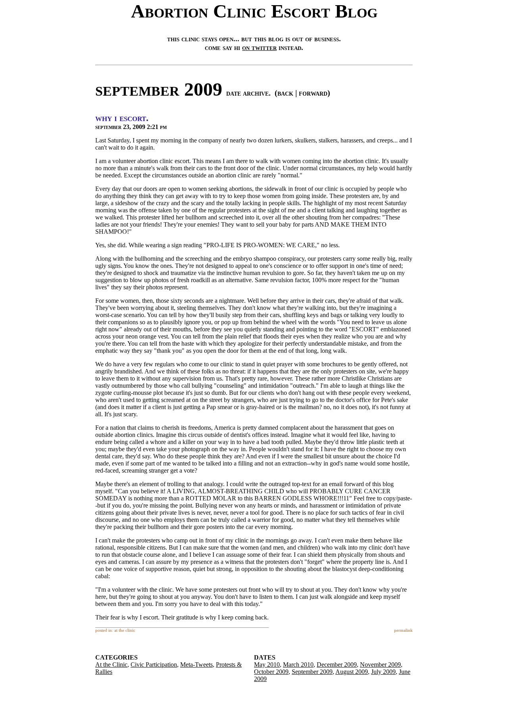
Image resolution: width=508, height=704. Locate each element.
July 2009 (383, 671)
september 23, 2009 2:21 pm (131, 126)
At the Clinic (111, 664)
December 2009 (337, 664)
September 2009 (312, 671)
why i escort (120, 118)
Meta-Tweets (196, 664)
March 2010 (298, 664)
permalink (403, 630)
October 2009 (271, 671)
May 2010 (267, 664)
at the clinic (124, 630)
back (285, 92)
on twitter (259, 47)
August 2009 (351, 671)
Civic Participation (154, 664)
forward (313, 92)
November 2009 (380, 664)
